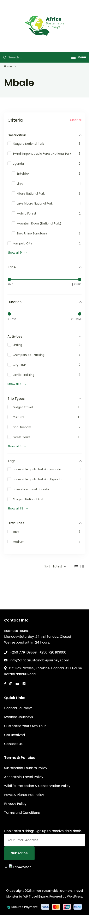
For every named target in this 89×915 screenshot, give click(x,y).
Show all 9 (14, 252)
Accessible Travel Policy (23, 776)
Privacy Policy (15, 803)
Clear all (76, 120)
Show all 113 (15, 508)
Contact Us (13, 743)
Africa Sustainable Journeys (52, 891)
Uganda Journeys (18, 708)
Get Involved (14, 734)
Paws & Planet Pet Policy (24, 794)
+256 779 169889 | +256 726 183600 (38, 652)
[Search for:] (36, 57)
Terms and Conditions (22, 812)
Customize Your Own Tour (25, 726)
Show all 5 (14, 384)
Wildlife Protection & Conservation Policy (37, 785)
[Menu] (73, 57)
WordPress (74, 896)
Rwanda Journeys (18, 717)
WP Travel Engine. (36, 896)
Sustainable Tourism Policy (25, 768)
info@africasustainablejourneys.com (39, 660)
